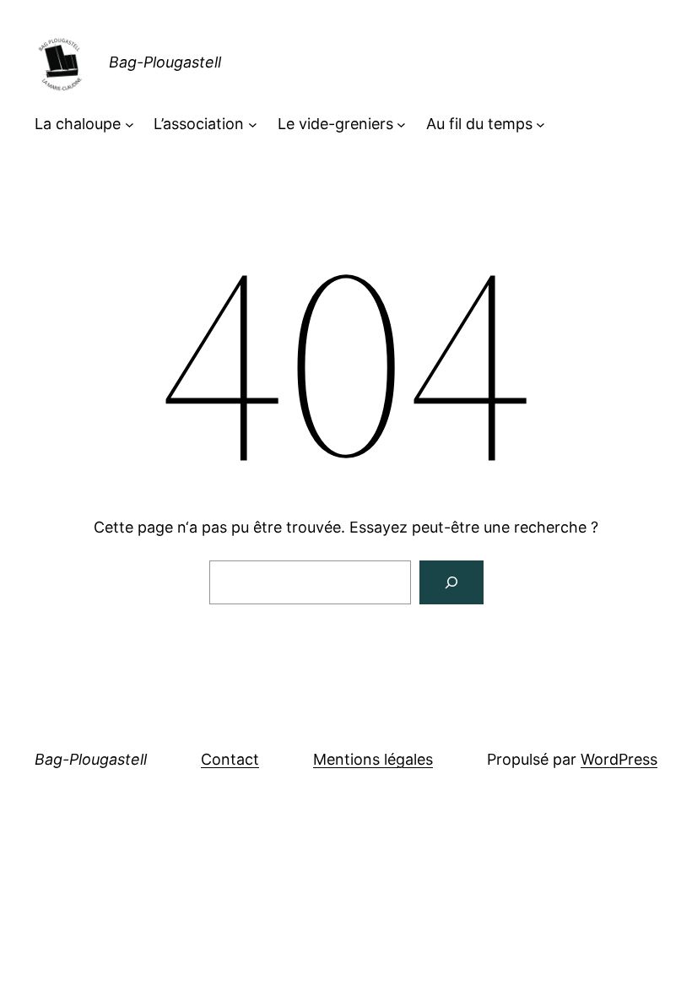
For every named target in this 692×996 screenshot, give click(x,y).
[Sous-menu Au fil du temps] (540, 124)
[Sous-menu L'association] (252, 124)
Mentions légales (373, 759)
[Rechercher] (451, 582)
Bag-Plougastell (165, 62)
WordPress (619, 759)
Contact (230, 759)
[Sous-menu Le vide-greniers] (401, 124)
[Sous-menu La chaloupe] (129, 124)
